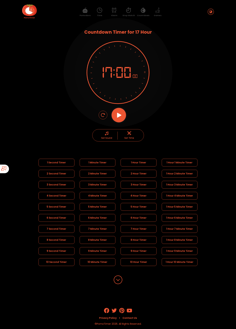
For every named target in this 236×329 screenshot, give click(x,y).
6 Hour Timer (139, 218)
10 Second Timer (56, 262)
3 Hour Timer (139, 184)
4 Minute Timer (97, 195)
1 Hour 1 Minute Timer (179, 162)
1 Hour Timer (138, 162)
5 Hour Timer (139, 206)
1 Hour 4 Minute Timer (179, 195)
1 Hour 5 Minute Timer (179, 206)
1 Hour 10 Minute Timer (179, 262)
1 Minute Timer (97, 162)
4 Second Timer (56, 195)
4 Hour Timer (138, 195)
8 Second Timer (56, 240)
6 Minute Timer (97, 218)
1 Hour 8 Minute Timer (179, 240)
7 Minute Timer (97, 229)
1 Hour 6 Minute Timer (179, 218)
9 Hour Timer (139, 251)
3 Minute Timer (97, 184)
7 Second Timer (56, 229)
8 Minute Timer (97, 240)
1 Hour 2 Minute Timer (179, 173)
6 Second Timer (56, 218)
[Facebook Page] (106, 312)
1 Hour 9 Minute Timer (179, 251)
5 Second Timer (56, 206)
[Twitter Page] (114, 312)
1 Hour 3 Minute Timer (179, 184)
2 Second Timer (56, 173)
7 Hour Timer (139, 229)
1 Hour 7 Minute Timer (179, 229)
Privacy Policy (108, 318)
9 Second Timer (56, 251)
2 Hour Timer (139, 173)
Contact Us (129, 318)
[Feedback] (14, 169)
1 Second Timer (56, 162)
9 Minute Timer (97, 251)
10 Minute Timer (97, 262)
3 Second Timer (56, 184)
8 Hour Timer (139, 240)
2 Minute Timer (97, 173)
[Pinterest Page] (121, 312)
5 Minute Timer (97, 206)
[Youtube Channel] (129, 312)
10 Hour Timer (138, 262)
